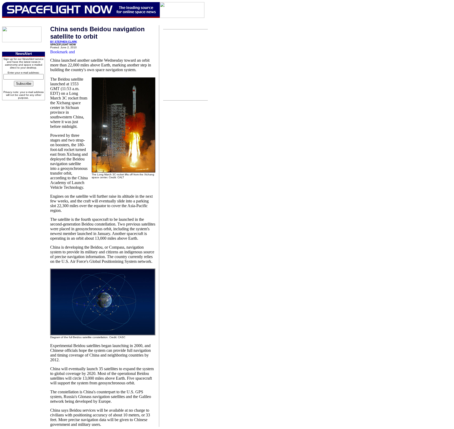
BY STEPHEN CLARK (63, 41)
